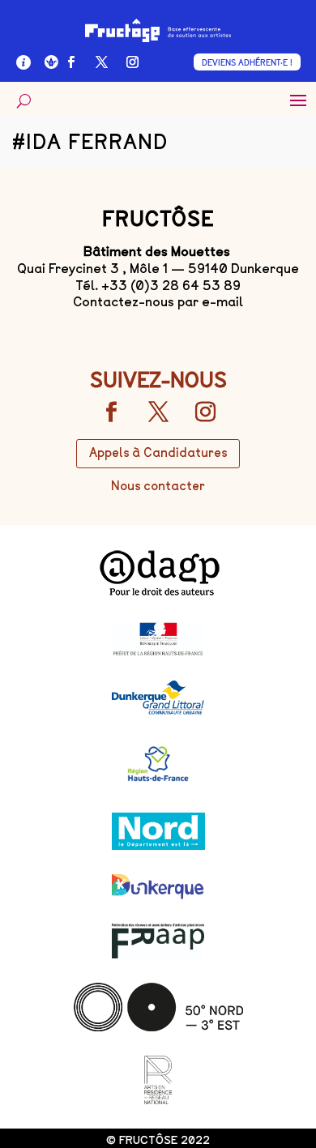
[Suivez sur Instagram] (133, 62)
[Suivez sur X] (102, 62)
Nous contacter (158, 486)
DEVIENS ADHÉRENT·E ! (247, 63)
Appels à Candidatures (158, 453)
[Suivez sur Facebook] (71, 62)
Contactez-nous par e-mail (158, 301)
